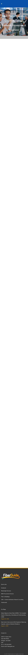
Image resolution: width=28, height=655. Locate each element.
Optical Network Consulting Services (11, 75)
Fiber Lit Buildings (5, 596)
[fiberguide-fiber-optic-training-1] (13, 88)
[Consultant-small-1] (13, 62)
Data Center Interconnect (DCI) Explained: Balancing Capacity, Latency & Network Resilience (13, 623)
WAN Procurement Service (7, 593)
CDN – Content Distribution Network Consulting (12, 599)
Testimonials (4, 602)
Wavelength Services (6, 590)
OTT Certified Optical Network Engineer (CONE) (13, 397)
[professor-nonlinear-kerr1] (13, 115)
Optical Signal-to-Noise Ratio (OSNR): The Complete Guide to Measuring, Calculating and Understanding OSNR (13, 615)
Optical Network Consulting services (10, 228)
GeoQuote (3, 588)
